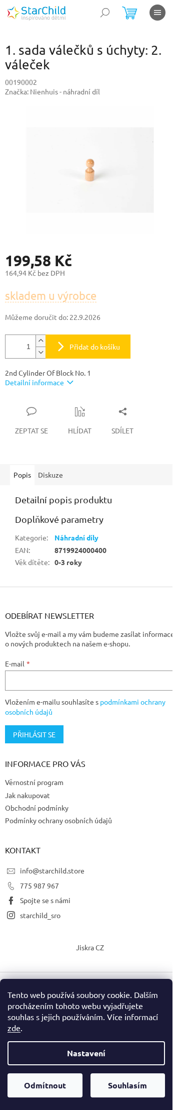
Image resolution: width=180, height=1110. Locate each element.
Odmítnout (45, 1085)
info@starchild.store (52, 870)
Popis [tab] (22, 474)
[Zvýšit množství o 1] (41, 341)
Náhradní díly (76, 537)
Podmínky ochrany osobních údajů (58, 820)
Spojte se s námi (45, 900)
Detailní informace (34, 382)
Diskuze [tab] (50, 474)
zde (14, 1028)
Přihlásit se (34, 734)
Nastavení (86, 1053)
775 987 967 (39, 885)
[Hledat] (105, 13)
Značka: (52, 91)
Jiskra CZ (90, 947)
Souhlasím (127, 1085)
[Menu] (158, 13)
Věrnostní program (34, 782)
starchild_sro (40, 915)
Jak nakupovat (27, 795)
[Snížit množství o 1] (41, 352)
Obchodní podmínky (36, 807)
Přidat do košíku (95, 346)
